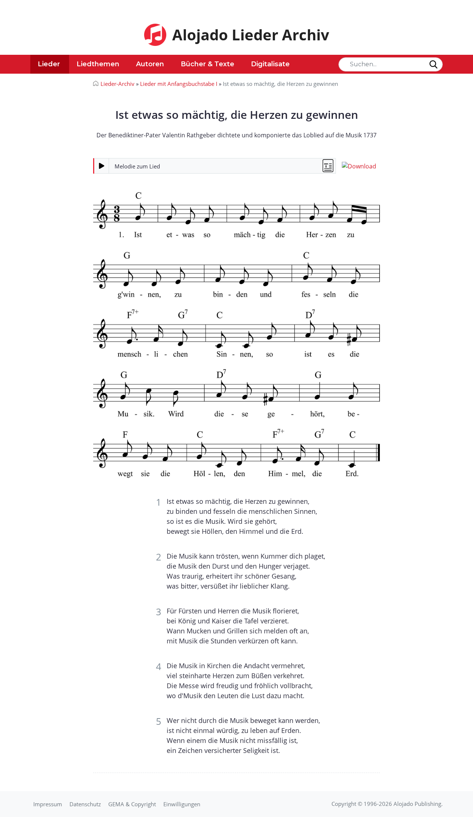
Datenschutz (85, 804)
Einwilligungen (181, 804)
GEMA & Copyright (132, 804)
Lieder (49, 64)
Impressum (47, 804)
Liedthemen (97, 64)
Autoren (150, 64)
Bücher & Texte (207, 64)
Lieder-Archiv (118, 83)
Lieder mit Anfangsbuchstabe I (178, 83)
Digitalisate (270, 64)
